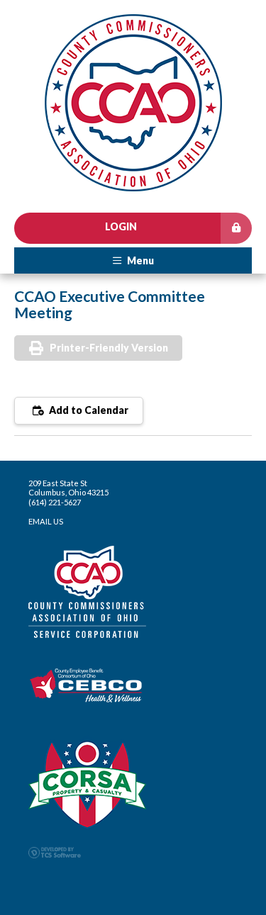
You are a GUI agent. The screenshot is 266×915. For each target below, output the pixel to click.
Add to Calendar (87, 410)
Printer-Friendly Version (109, 348)
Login (121, 226)
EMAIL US (45, 521)
